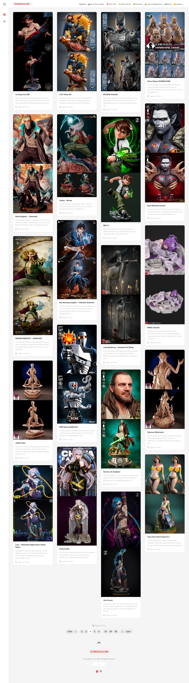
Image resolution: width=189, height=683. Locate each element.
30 (116, 632)
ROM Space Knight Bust (68, 427)
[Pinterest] (4, 22)
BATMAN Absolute (110, 94)
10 (105, 632)
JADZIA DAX (20, 443)
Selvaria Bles (64, 549)
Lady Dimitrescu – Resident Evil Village (118, 347)
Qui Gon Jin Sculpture (111, 472)
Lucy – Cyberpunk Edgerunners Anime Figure (30, 546)
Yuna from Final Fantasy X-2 (158, 537)
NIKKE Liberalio (153, 328)
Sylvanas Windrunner (155, 432)
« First (69, 632)
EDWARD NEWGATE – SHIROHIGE (28, 338)
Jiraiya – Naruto (65, 200)
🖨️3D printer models (96, 4)
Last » (128, 632)
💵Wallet (168, 4)
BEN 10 (106, 225)
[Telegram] (4, 15)
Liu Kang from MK (22, 94)
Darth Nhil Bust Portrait (156, 206)
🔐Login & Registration (153, 4)
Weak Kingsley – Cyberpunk (26, 216)
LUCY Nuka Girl (65, 94)
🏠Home (82, 4)
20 (111, 632)
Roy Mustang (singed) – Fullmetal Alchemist (76, 303)
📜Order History (124, 4)
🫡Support (178, 4)
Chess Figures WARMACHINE (158, 81)
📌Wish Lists (111, 4)
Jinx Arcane (108, 600)
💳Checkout (137, 4)
